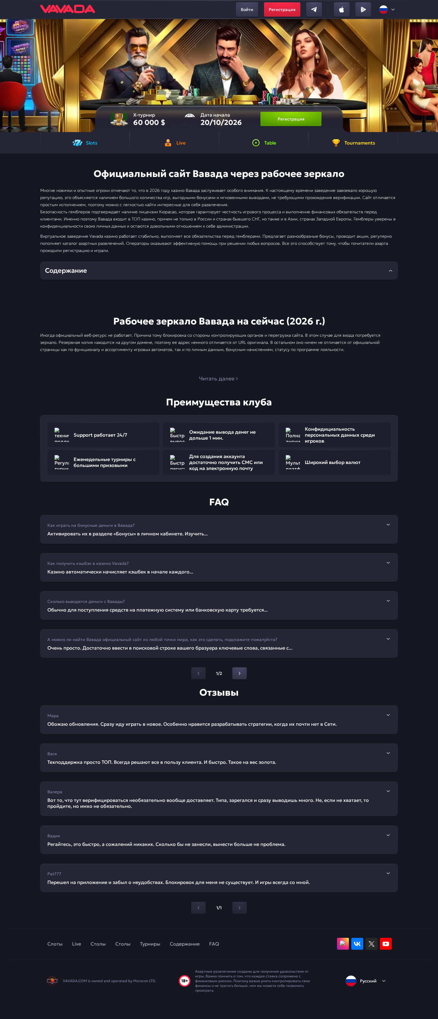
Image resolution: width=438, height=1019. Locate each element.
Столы (98, 944)
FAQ (214, 944)
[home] (67, 9)
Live (76, 944)
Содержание (185, 944)
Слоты (55, 944)
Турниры (150, 944)
